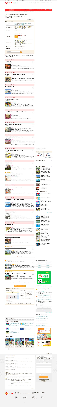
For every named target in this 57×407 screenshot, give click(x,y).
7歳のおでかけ (48, 267)
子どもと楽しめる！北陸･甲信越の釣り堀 (41, 323)
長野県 (22, 23)
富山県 (19, 24)
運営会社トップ (34, 393)
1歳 (17, 26)
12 (12, 296)
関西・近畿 (11, 303)
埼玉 (17, 11)
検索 (21, 51)
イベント (11, 9)
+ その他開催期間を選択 (18, 38)
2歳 (20, 26)
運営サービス (33, 396)
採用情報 (33, 397)
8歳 (15, 27)
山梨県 (25, 23)
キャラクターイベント (18, 44)
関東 (11, 11)
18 (10, 297)
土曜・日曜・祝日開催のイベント (29, 298)
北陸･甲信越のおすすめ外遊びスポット (41, 325)
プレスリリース (43, 397)
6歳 (29, 26)
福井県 (22, 24)
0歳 (15, 26)
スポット (7, 9)
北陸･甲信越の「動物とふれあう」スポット (42, 318)
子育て (46, 9)
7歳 (31, 26)
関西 (27, 11)
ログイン (51, 0)
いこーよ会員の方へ (43, 381)
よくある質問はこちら (44, 380)
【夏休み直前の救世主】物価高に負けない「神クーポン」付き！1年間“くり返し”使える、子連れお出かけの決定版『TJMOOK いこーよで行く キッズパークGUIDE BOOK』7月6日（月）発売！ (22, 383)
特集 (50, 9)
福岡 (40, 11)
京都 (30, 11)
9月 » (18, 291)
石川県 (16, 24)
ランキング (25, 9)
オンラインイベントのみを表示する (20, 46)
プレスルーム (24, 396)
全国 (15, 23)
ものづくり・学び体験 (18, 43)
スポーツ (20, 40)
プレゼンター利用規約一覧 (26, 393)
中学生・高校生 (20, 28)
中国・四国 (34, 11)
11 (10, 296)
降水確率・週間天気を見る (48, 157)
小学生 (16, 28)
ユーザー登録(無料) (46, 0)
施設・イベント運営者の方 (18, 393)
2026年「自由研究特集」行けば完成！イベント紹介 (11, 374)
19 (12, 297)
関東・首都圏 (7, 303)
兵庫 (31, 11)
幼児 (30, 27)
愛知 (21, 11)
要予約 (25, 295)
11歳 (23, 27)
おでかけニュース (39, 9)
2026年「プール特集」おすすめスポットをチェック (25, 373)
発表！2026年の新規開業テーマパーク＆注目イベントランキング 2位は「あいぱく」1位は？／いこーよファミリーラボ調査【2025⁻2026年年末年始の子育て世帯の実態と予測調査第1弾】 (22, 386)
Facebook (16, 398)
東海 (19, 11)
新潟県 (29, 23)
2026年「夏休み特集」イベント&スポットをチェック (11, 373)
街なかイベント (25, 43)
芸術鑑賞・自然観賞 (18, 42)
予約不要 (28, 295)
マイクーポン (36, 0)
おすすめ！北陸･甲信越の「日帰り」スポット (42, 316)
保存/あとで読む (41, 0)
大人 (24, 28)
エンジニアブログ (34, 398)
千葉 (16, 11)
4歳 (24, 26)
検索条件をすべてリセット (31, 19)
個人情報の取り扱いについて (43, 373)
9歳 (17, 27)
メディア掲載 (24, 397)
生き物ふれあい (25, 40)
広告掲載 (16, 396)
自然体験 (16, 40)
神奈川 (14, 11)
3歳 (22, 26)
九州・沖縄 (38, 11)
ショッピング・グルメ (18, 41)
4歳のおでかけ (39, 265)
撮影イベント (24, 41)
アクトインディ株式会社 (41, 392)
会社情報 (42, 396)
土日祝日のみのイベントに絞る (20, 285)
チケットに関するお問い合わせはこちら (44, 379)
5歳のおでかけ (48, 265)
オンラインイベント (18, 9)
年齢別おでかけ (31, 9)
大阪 (28, 11)
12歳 (25, 27)
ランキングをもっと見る (48, 312)
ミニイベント (30, 43)
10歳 (20, 27)
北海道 (9, 11)
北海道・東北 (6, 11)
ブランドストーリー (43, 393)
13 (14, 296)
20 (14, 297)
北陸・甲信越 (24, 11)
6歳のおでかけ (39, 267)
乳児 (28, 27)
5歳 (27, 26)
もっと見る (32, 388)
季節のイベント (24, 42)
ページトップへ (50, 353)
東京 (13, 11)
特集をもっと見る (49, 212)
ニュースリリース (17, 397)
